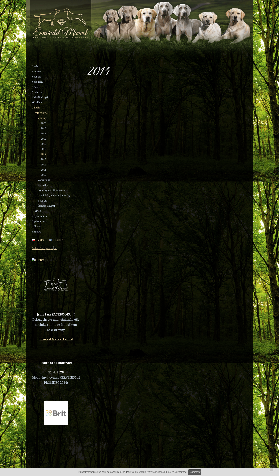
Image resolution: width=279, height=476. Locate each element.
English (58, 240)
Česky (40, 240)
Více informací (179, 472)
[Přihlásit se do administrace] (271, 468)
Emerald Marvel (126, 23)
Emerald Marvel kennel (56, 339)
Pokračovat (194, 472)
